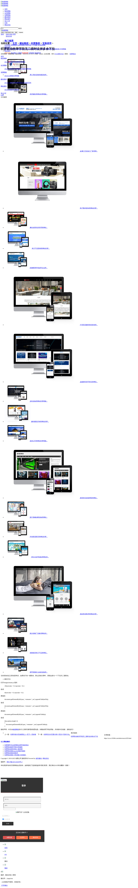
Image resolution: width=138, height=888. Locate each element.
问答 (6, 23)
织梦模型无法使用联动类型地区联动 (17, 745)
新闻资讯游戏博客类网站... (89, 498)
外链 (7, 34)
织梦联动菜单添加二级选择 (14, 749)
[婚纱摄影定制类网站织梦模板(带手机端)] (18, 421)
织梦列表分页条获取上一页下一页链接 (23, 734)
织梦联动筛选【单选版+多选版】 (15, 755)
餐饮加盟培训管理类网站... (39, 227)
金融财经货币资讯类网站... (89, 382)
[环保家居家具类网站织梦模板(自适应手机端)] (17, 536)
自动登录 (7, 819)
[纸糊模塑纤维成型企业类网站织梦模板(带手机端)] (17, 268)
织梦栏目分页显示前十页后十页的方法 (56, 734)
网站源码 (16, 62)
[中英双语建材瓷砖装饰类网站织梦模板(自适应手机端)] (42, 325)
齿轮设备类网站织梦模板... (39, 401)
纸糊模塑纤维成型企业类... (39, 268)
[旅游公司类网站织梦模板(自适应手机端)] (17, 441)
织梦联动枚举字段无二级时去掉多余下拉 (84, 736)
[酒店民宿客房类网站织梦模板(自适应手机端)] (42, 614)
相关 (5, 741)
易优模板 (16, 69)
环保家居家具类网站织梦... (39, 536)
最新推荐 (8, 47)
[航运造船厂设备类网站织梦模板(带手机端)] (17, 633)
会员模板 (8, 13)
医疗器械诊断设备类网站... (39, 517)
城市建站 (39, 758)
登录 (2, 34)
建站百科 (28, 83)
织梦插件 (16, 90)
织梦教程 (16, 83)
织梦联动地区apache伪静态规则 (15, 751)
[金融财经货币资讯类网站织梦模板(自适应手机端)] (42, 382)
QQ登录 (22, 837)
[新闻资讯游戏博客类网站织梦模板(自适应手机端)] (42, 498)
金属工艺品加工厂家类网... (89, 151)
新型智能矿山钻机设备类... (39, 672)
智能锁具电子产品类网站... (39, 653)
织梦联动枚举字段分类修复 (14, 747)
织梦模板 (22, 62)
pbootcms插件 (9, 90)
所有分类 (9, 36)
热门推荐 (9, 41)
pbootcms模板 (9, 62)
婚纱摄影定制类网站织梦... (40, 421)
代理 (14, 34)
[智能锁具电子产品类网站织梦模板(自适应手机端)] (17, 653)
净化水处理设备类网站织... (40, 557)
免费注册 (9, 837)
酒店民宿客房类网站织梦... (89, 614)
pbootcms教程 (9, 83)
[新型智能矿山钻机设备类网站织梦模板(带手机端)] (17, 672)
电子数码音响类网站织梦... (89, 208)
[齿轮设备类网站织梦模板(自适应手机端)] (17, 401)
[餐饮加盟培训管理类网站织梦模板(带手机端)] (17, 227)
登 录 (7, 823)
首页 (6, 9)
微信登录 (35, 837)
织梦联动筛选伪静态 (11, 753)
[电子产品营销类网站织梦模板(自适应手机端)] (18, 248)
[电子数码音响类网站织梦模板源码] (42, 208)
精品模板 (8, 11)
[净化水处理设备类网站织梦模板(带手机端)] (18, 557)
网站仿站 (8, 25)
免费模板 (8, 15)
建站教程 (8, 17)
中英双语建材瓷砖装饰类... (89, 325)
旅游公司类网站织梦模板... (39, 441)
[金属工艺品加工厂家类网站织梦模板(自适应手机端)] (42, 151)
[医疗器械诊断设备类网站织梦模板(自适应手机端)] (17, 517)
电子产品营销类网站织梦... (41, 248)
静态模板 (22, 69)
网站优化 (22, 83)
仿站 (11, 34)
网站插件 (8, 19)
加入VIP (7, 21)
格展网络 (16, 729)
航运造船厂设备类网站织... (39, 633)
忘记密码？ (6, 816)
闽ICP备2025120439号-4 (14, 762)
